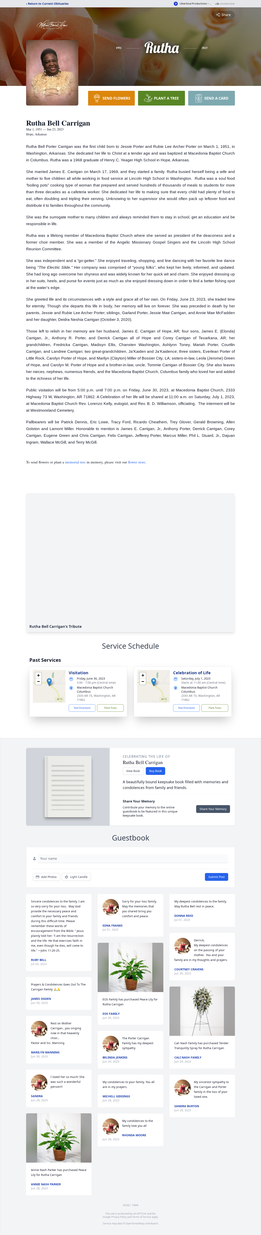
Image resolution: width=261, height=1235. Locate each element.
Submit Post (216, 877)
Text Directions (82, 708)
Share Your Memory (213, 809)
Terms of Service (141, 1217)
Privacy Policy (119, 1217)
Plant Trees (110, 708)
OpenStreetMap (135, 1223)
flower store (136, 462)
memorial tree (75, 462)
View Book (133, 771)
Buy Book (155, 771)
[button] (49, 682)
